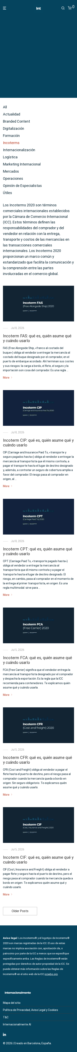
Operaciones (13, 178)
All (5, 107)
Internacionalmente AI (17, 1024)
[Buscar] (63, 8)
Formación (11, 136)
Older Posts (20, 911)
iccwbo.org (51, 974)
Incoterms (11, 143)
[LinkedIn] (5, 1034)
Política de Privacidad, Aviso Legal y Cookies (30, 1010)
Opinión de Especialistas (22, 186)
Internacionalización (19, 150)
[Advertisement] (38, 54)
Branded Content (16, 121)
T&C (5, 1017)
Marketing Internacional (22, 164)
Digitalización (13, 128)
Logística (10, 157)
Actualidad (11, 114)
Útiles (7, 193)
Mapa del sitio (12, 1002)
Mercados (11, 171)
